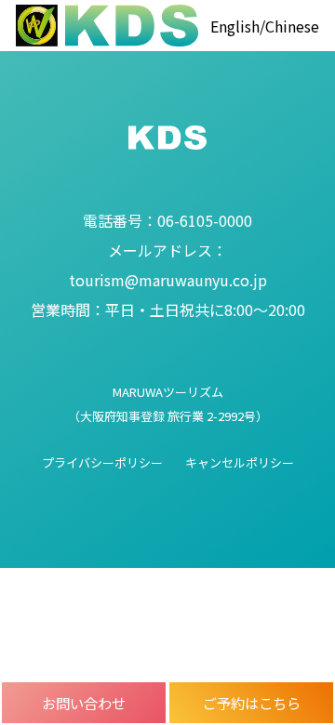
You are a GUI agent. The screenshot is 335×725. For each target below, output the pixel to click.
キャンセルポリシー (239, 462)
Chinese (292, 26)
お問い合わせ (84, 702)
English (235, 26)
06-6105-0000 (167, 220)
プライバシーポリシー (102, 462)
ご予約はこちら (252, 702)
